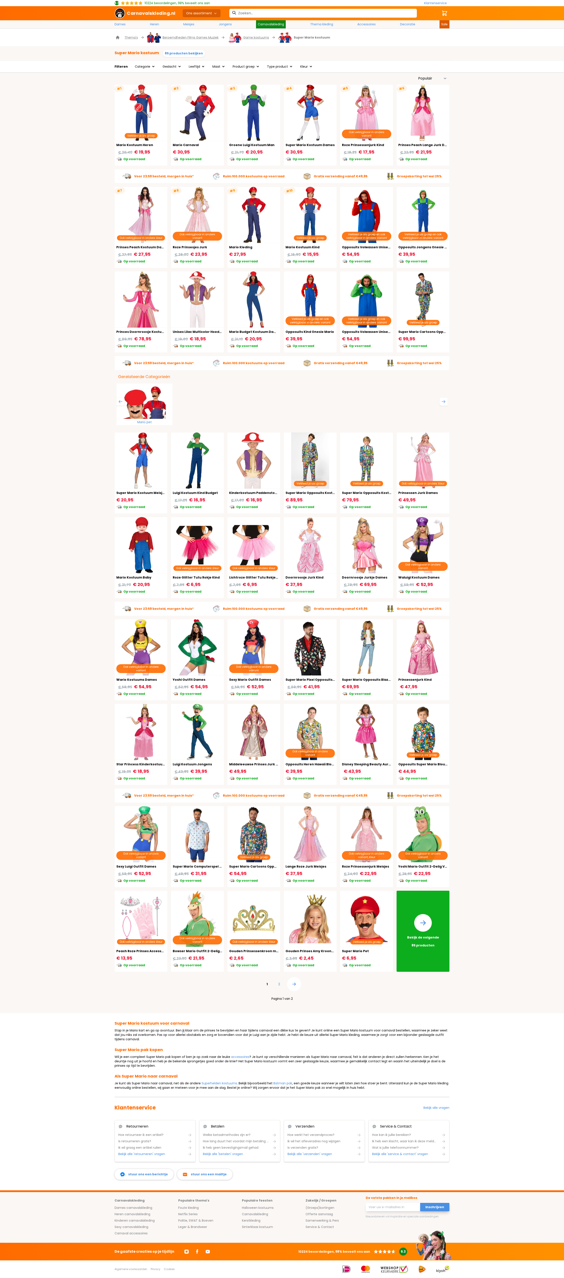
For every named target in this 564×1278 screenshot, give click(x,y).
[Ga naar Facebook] (197, 1251)
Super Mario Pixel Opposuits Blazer (315, 679)
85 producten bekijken (184, 53)
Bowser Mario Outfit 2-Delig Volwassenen (208, 951)
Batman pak (282, 1083)
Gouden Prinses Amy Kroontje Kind (315, 951)
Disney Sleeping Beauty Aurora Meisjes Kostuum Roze (387, 764)
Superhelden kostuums (219, 1083)
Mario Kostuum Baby (133, 577)
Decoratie (407, 24)
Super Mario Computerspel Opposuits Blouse (211, 866)
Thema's (131, 37)
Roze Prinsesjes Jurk (190, 247)
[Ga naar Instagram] (186, 1251)
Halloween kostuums (258, 1208)
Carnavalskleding (271, 24)
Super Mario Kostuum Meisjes (141, 493)
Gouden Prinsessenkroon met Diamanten (264, 951)
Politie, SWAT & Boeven (195, 1220)
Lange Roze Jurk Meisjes (306, 866)
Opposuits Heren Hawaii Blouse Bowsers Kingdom (327, 764)
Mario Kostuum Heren (134, 145)
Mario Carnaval (186, 145)
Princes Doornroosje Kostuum (141, 332)
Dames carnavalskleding (133, 1208)
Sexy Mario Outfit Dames (250, 679)
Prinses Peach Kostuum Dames (142, 247)
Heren (154, 24)
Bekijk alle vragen (436, 1107)
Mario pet (144, 422)
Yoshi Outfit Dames (189, 679)
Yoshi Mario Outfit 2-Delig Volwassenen (431, 866)
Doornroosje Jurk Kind (304, 577)
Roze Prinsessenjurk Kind (363, 145)
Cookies (169, 1269)
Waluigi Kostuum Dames (419, 577)
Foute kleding (188, 1208)
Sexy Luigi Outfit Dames (136, 866)
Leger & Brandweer (192, 1227)
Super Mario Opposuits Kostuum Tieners (320, 493)
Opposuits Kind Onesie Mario (310, 332)
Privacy (155, 1269)
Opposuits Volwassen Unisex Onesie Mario (377, 247)
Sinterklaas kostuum (257, 1227)
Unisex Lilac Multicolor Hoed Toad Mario (206, 332)
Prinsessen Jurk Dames (418, 493)
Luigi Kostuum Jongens (192, 764)
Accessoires (366, 24)
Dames (120, 24)
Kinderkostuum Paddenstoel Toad (258, 493)
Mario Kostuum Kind (302, 247)
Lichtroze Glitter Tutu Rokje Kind (256, 577)
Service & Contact (320, 1227)
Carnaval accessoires (131, 1233)
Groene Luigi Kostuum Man (252, 145)
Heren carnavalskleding (132, 1214)
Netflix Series (188, 1214)
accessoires (240, 1057)
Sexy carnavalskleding (131, 1227)
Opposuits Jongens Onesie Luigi (425, 247)
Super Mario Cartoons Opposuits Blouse (263, 866)
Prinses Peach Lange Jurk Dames (426, 145)
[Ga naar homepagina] (118, 37)
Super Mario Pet (355, 951)
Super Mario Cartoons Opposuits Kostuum (434, 332)
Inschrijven (434, 1207)
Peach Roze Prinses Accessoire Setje (147, 951)
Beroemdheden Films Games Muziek (191, 37)
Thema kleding (321, 24)
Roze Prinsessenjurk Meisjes (365, 866)
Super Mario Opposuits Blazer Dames (373, 679)
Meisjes (188, 24)
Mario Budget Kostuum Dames (255, 332)
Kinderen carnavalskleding (135, 1220)
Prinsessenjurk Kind (415, 679)
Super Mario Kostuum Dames (310, 145)
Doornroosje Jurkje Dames (364, 577)
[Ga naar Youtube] (208, 1251)
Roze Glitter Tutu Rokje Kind (196, 577)
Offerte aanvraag (319, 1214)
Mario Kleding (240, 247)
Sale (444, 24)
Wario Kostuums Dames (136, 679)
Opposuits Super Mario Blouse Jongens (431, 764)
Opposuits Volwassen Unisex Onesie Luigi (376, 332)
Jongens (225, 24)
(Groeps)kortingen (320, 1208)
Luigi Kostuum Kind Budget (195, 493)
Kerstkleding (251, 1220)
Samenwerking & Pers (322, 1220)
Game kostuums (256, 37)
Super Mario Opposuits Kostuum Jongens (377, 493)
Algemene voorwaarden (131, 1269)
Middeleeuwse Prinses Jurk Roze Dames (262, 764)
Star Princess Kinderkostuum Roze (145, 764)
